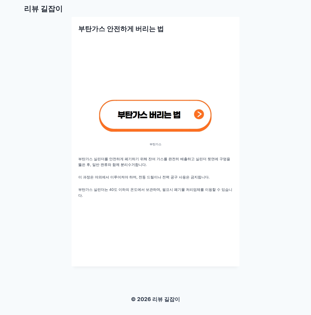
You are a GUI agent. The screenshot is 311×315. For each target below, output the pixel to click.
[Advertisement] (155, 67)
